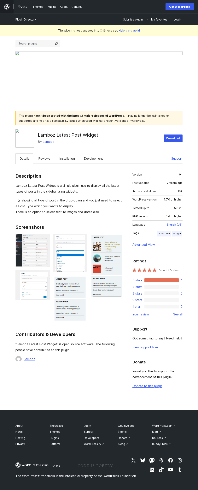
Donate (124, 437)
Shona (56, 465)
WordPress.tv (94, 443)
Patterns (55, 443)
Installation (67, 158)
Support (177, 158)
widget (177, 233)
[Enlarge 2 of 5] (44, 275)
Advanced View (143, 245)
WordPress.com (164, 425)
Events (122, 431)
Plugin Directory (25, 19)
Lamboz (48, 142)
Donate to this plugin (147, 386)
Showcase (56, 425)
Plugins (54, 437)
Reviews (44, 158)
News (19, 431)
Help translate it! (129, 30)
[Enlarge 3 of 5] (82, 239)
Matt (156, 431)
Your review (140, 314)
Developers (91, 437)
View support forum (146, 347)
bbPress (159, 437)
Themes (55, 431)
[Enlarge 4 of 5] (82, 280)
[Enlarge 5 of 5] (119, 239)
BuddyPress (161, 443)
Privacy (20, 443)
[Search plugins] (56, 43)
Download (173, 138)
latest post (164, 233)
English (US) (175, 224)
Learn (87, 425)
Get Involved (126, 425)
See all (178, 314)
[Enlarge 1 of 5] (44, 239)
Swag (123, 443)
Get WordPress (179, 6)
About (19, 425)
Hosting (20, 437)
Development (93, 158)
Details (24, 158)
